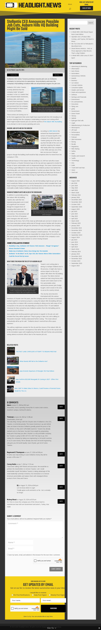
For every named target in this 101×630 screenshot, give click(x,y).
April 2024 (74, 247)
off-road (74, 130)
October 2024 (75, 233)
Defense (74, 95)
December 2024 (76, 228)
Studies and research (78, 156)
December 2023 (76, 256)
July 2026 (74, 183)
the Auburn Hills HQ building (53, 122)
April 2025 (74, 218)
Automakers (75, 73)
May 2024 (74, 244)
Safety (73, 151)
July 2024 (74, 240)
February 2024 (76, 251)
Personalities (75, 135)
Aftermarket (75, 69)
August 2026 (75, 181)
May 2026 (74, 188)
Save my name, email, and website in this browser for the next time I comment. (34, 555)
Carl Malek (12, 70)
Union (73, 170)
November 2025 (76, 202)
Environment (75, 99)
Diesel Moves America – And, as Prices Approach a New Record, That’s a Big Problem (81, 51)
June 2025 (74, 214)
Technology (75, 160)
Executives (74, 104)
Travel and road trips (78, 168)
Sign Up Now (86, 8)
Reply (61, 407)
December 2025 (76, 200)
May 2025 (74, 216)
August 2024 (75, 237)
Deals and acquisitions (78, 92)
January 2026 (75, 197)
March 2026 (75, 193)
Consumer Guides (77, 88)
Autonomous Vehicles (78, 76)
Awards (73, 78)
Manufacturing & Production (80, 125)
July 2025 (74, 211)
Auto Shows (75, 71)
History (73, 116)
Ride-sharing (75, 149)
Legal (73, 123)
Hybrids (73, 118)
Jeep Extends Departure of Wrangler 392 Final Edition (37, 371)
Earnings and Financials (78, 97)
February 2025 (76, 223)
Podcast (74, 137)
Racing (73, 142)
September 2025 (76, 207)
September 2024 (76, 235)
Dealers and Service (77, 90)
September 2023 (76, 263)
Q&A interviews (76, 139)
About (70, 4)
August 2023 (75, 266)
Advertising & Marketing (79, 66)
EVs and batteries (77, 102)
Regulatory (75, 146)
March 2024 (75, 249)
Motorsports (75, 127)
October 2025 (75, 204)
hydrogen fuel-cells (77, 120)
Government (75, 111)
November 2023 (76, 258)
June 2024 (74, 242)
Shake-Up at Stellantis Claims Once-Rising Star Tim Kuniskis (28, 251)
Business (74, 80)
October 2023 (75, 261)
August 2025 (75, 209)
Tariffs (73, 158)
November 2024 (76, 230)
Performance (75, 132)
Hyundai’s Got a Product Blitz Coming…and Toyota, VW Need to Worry (82, 39)
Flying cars (74, 106)
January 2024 (75, 254)
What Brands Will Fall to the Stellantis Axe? (34, 361)
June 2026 (74, 186)
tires (72, 163)
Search (91, 23)
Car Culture (75, 83)
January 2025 (75, 225)
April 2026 (74, 190)
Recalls (73, 144)
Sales (73, 153)
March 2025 (75, 221)
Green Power (75, 113)
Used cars (74, 172)
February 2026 (76, 195)
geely (73, 109)
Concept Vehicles (76, 85)
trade (73, 165)
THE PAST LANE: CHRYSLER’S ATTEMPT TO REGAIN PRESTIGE (36, 352)
